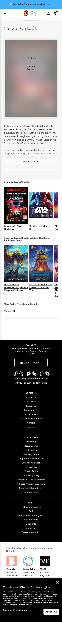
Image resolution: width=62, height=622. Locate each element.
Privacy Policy (31, 471)
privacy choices (25, 604)
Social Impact (31, 414)
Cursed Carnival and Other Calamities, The (41, 287)
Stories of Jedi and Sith (40, 228)
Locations (31, 406)
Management (31, 410)
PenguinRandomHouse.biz (31, 458)
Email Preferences (31, 462)
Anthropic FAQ (31, 492)
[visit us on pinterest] (41, 373)
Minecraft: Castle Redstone (14, 228)
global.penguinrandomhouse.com (31, 378)
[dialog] (31, 600)
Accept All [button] (51, 611)
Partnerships (31, 441)
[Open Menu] (6, 13)
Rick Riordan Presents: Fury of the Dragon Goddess (16, 287)
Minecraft (9, 311)
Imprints (31, 427)
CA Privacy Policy (31, 475)
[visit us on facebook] (15, 373)
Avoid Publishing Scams (31, 488)
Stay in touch (32, 362)
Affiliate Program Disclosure (31, 483)
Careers (31, 422)
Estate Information (31, 532)
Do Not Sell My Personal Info (31, 479)
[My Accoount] (48, 13)
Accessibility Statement (31, 418)
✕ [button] (57, 582)
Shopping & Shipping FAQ (31, 515)
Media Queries (31, 445)
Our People (31, 401)
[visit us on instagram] (47, 373)
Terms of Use (31, 467)
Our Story (31, 397)
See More (29, 161)
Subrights (31, 523)
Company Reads (31, 454)
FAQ (31, 511)
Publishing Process (31, 507)
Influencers (31, 450)
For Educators (31, 519)
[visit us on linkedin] (34, 373)
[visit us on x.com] (21, 373)
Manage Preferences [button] (15, 610)
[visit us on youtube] (28, 373)
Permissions (31, 528)
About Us (31, 393)
